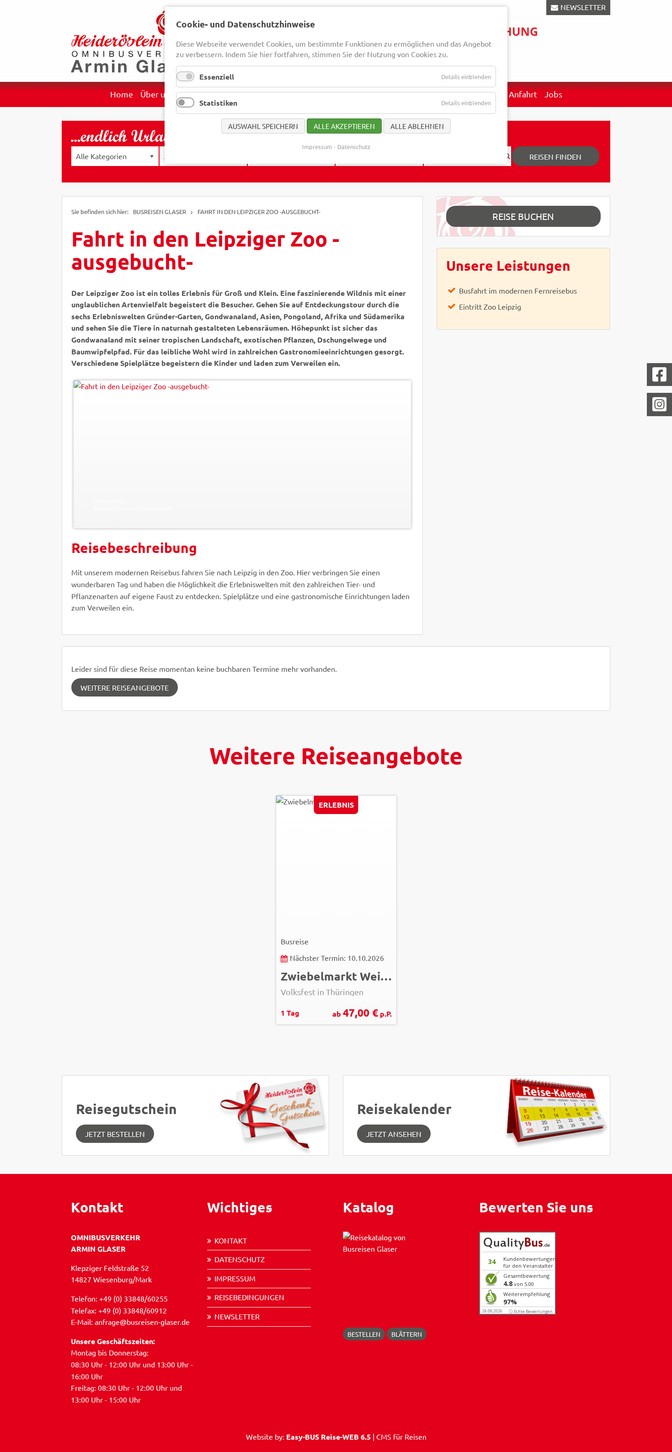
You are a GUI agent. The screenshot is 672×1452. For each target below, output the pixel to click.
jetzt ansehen (393, 1133)
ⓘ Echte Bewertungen (531, 1311)
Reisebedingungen (249, 1297)
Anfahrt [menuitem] (523, 94)
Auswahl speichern (263, 126)
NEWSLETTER (583, 6)
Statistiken (218, 102)
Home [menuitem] (121, 94)
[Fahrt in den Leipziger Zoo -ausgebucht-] (242, 454)
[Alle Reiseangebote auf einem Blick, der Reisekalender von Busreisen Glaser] (554, 1110)
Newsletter (237, 1316)
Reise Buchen (523, 216)
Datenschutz (239, 1259)
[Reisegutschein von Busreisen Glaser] (273, 1114)
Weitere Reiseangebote (124, 687)
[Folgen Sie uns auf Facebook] (659, 374)
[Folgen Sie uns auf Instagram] (659, 404)
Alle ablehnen (417, 126)
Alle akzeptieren (344, 126)
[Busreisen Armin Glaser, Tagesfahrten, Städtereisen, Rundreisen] (135, 39)
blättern (406, 1334)
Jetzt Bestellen (115, 1133)
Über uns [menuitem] (156, 94)
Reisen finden (555, 156)
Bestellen (363, 1334)
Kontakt (230, 1240)
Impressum (235, 1278)
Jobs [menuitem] (553, 94)
